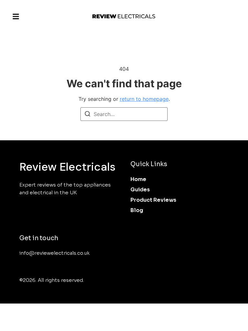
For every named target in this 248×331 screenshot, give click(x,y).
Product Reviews (153, 200)
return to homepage (144, 99)
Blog (136, 210)
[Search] (87, 115)
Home (138, 179)
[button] (15, 16)
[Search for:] (124, 114)
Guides (140, 189)
